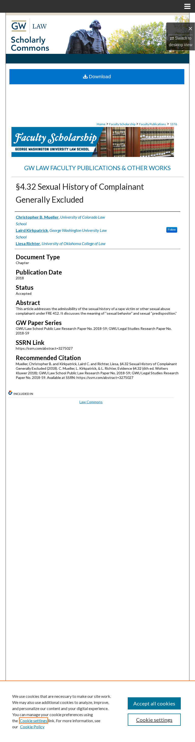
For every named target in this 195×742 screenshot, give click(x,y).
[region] (97, 711)
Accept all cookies (154, 703)
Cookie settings (33, 720)
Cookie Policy (32, 726)
